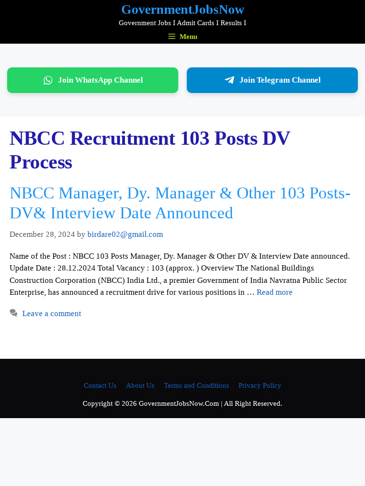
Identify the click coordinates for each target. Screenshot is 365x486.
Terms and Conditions (196, 385)
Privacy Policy (260, 385)
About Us (140, 385)
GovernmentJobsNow (182, 9)
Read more (275, 292)
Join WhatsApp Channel (100, 79)
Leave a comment (51, 313)
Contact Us (100, 385)
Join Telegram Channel (280, 79)
